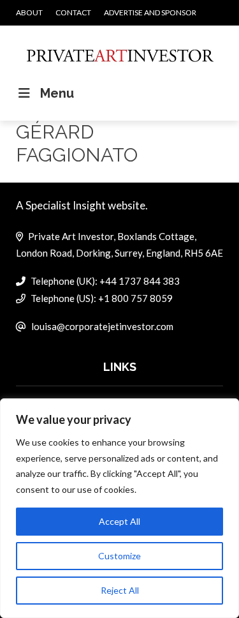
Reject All (120, 590)
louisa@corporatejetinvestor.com (102, 326)
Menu (57, 93)
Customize (119, 555)
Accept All (119, 521)
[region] (119, 508)
